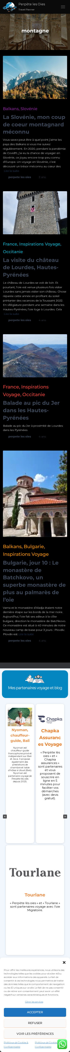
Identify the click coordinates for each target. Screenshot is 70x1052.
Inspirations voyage (39, 244)
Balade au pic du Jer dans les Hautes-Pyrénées (31, 410)
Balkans (11, 108)
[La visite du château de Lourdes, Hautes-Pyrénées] (35, 212)
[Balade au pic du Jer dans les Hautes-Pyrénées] (35, 355)
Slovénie (29, 108)
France (10, 244)
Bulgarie (34, 546)
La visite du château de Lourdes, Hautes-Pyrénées (31, 267)
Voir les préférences (35, 1034)
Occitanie (13, 251)
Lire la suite (11, 171)
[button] (64, 962)
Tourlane (35, 895)
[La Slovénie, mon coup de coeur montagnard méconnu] (35, 77)
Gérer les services (34, 1001)
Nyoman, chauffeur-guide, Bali (20, 735)
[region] (35, 816)
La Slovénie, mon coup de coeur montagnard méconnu (34, 124)
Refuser (35, 1023)
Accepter (35, 1012)
